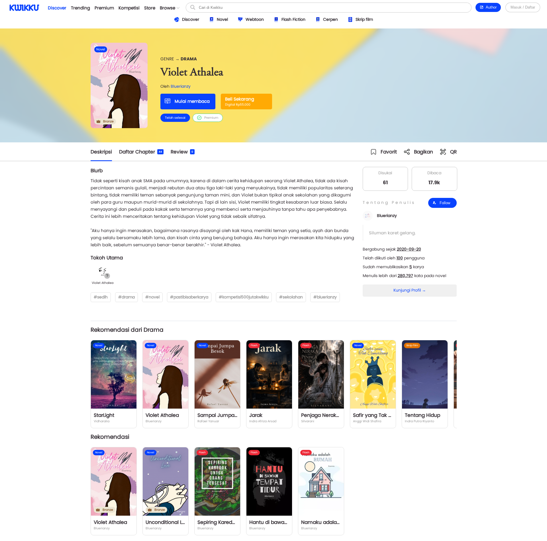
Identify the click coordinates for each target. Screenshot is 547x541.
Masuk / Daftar (523, 7)
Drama (189, 59)
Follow (444, 203)
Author (490, 7)
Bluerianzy (181, 86)
